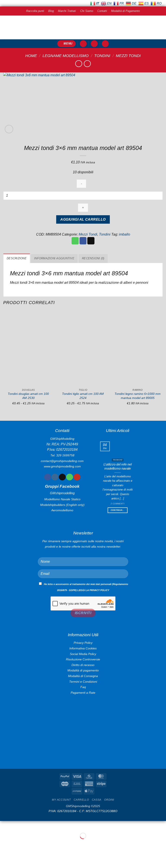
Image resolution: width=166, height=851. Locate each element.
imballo (124, 234)
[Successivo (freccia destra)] (17, 843)
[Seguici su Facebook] (47, 477)
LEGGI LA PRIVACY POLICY (93, 590)
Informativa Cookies (83, 648)
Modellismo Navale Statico (62, 499)
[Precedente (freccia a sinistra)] (4, 843)
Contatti (102, 11)
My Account (61, 799)
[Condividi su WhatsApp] (75, 240)
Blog (51, 11)
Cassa (96, 799)
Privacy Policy (83, 642)
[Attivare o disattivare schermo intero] (17, 825)
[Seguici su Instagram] (54, 477)
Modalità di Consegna (83, 676)
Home (31, 55)
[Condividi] (29, 825)
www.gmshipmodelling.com (62, 466)
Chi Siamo (86, 11)
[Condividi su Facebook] (83, 240)
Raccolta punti (35, 11)
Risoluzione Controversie (83, 659)
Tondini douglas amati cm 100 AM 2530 (28, 396)
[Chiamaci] (69, 477)
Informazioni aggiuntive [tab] (54, 258)
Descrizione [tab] (17, 258)
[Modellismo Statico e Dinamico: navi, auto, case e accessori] (83, 27)
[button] (66, 43)
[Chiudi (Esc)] (42, 825)
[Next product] (78, 63)
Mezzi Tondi (128, 55)
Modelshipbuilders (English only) (62, 505)
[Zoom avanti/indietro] (4, 825)
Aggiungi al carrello (82, 219)
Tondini (102, 55)
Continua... (117, 510)
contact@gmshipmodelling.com (62, 461)
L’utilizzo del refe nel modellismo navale (118, 466)
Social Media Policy (83, 654)
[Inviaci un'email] (62, 477)
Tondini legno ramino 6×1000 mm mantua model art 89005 (138, 396)
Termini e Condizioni (83, 681)
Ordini (109, 799)
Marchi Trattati (67, 11)
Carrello (81, 799)
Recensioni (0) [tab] (93, 258)
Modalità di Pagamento (125, 11)
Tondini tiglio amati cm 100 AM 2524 (83, 396)
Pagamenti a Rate (83, 692)
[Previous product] (87, 63)
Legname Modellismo (66, 55)
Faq (83, 687)
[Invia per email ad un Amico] (90, 240)
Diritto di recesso (83, 665)
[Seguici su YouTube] (76, 477)
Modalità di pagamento (83, 670)
